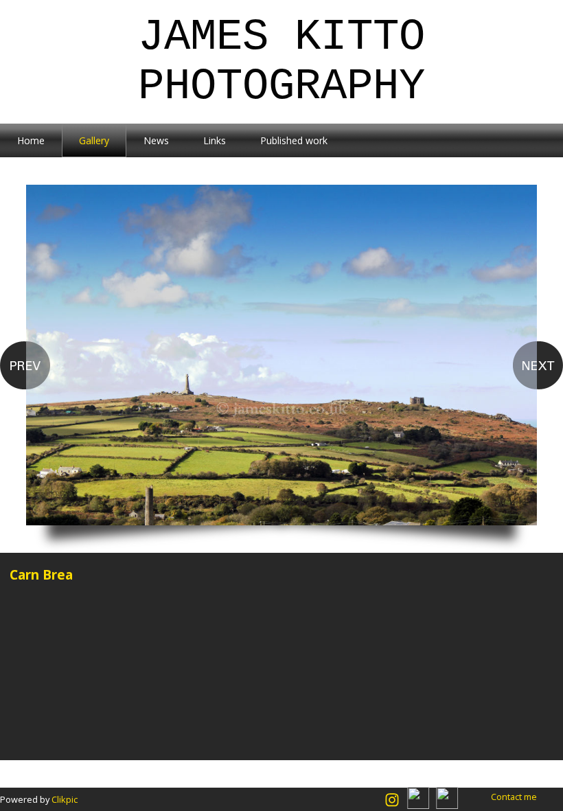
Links (214, 140)
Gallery (94, 140)
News (156, 140)
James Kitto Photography (281, 61)
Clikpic (64, 799)
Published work (294, 140)
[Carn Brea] (281, 369)
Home (31, 140)
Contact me (514, 796)
